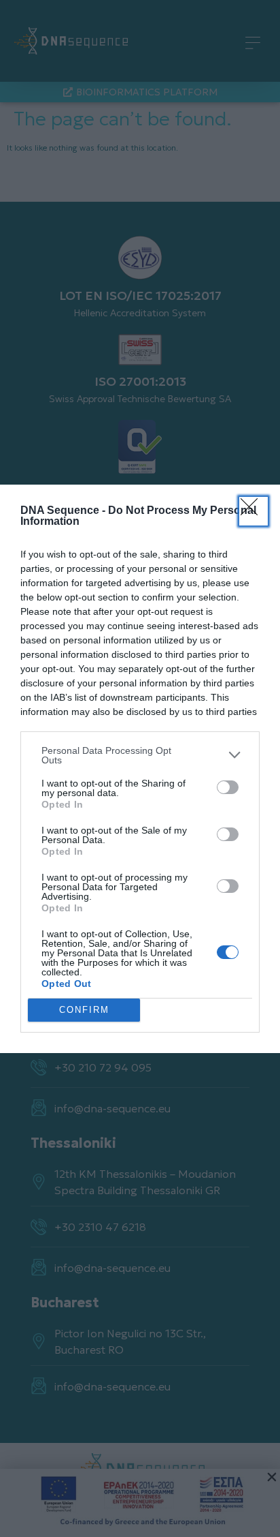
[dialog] (140, 769)
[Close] (253, 511)
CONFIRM (84, 1010)
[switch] (228, 787)
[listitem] (140, 755)
